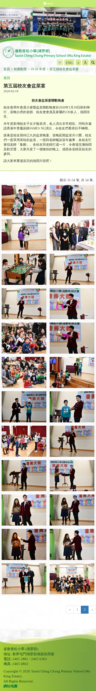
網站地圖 (10, 686)
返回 (6, 78)
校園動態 (20, 69)
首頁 (6, 69)
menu (49, 3)
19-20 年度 (38, 69)
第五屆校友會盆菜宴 (64, 69)
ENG (69, 63)
